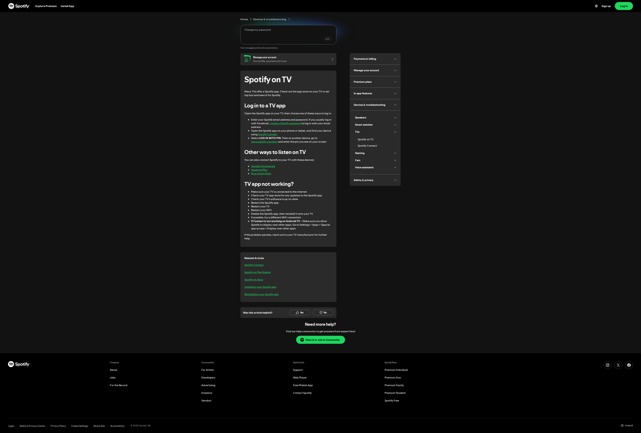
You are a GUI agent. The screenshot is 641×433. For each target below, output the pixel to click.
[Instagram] (608, 365)
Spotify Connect (267, 134)
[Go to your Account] (331, 59)
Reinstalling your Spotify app (261, 294)
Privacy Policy (58, 426)
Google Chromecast (263, 166)
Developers (208, 377)
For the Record (118, 385)
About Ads (99, 426)
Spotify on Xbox (253, 279)
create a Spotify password (285, 123)
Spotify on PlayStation (257, 272)
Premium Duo (393, 377)
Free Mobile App (303, 385)
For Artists (207, 370)
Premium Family (394, 385)
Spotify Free (392, 400)
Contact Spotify (302, 393)
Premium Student (395, 393)
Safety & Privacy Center (32, 426)
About (113, 370)
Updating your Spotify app (260, 287)
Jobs (113, 377)
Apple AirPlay (259, 170)
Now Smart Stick (261, 173)
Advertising (208, 385)
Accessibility (117, 426)
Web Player (300, 377)
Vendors (206, 400)
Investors (206, 393)
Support (298, 370)
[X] (618, 365)
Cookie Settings (79, 426)
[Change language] (596, 6)
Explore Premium (46, 6)
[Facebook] (629, 365)
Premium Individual (396, 370)
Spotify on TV (366, 139)
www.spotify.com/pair (264, 141)
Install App (67, 6)
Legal (11, 426)
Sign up (606, 6)
